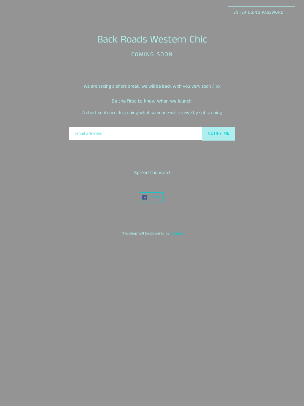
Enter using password (261, 12)
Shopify (177, 233)
